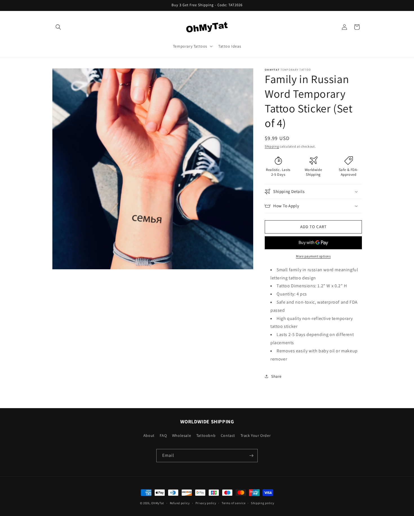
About (149, 435)
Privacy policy (205, 503)
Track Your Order (256, 435)
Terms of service (233, 503)
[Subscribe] (251, 455)
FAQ (163, 435)
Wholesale (181, 435)
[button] (58, 27)
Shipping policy (262, 503)
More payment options (313, 256)
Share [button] (276, 376)
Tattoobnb (205, 435)
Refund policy (180, 503)
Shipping (272, 146)
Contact (228, 435)
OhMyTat (157, 503)
